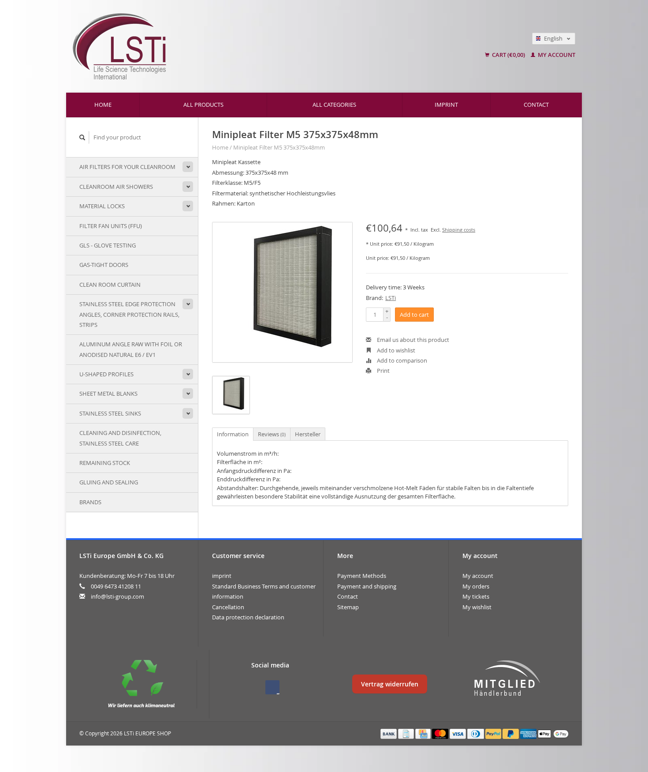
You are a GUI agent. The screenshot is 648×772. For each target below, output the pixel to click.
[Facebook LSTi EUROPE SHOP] (272, 687)
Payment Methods (361, 576)
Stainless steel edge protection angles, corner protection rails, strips (129, 314)
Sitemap (348, 607)
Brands (90, 502)
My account (555, 55)
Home (103, 105)
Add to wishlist (395, 350)
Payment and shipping (366, 586)
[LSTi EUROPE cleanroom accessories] (228, 46)
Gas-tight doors (103, 265)
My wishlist (477, 607)
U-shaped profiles (106, 374)
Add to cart (414, 315)
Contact (536, 105)
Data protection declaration (248, 617)
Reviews (272, 434)
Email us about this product (412, 340)
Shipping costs (458, 230)
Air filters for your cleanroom (127, 167)
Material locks (102, 206)
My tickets (475, 596)
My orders (475, 586)
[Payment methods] (389, 733)
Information (233, 434)
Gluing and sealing (108, 482)
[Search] (82, 137)
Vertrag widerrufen (389, 684)
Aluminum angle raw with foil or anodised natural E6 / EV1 (130, 349)
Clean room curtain (110, 285)
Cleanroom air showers (116, 187)
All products (203, 105)
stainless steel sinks (110, 413)
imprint (446, 105)
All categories (334, 105)
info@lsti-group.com (117, 596)
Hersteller (307, 434)
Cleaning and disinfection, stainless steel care (120, 438)
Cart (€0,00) (508, 55)
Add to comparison (401, 360)
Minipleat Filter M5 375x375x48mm (279, 147)
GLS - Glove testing (107, 245)
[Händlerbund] (507, 678)
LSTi (390, 298)
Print (383, 371)
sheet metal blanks (108, 393)
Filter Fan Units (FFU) (110, 226)
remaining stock (104, 463)
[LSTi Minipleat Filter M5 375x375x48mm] (282, 292)
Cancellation (228, 607)
